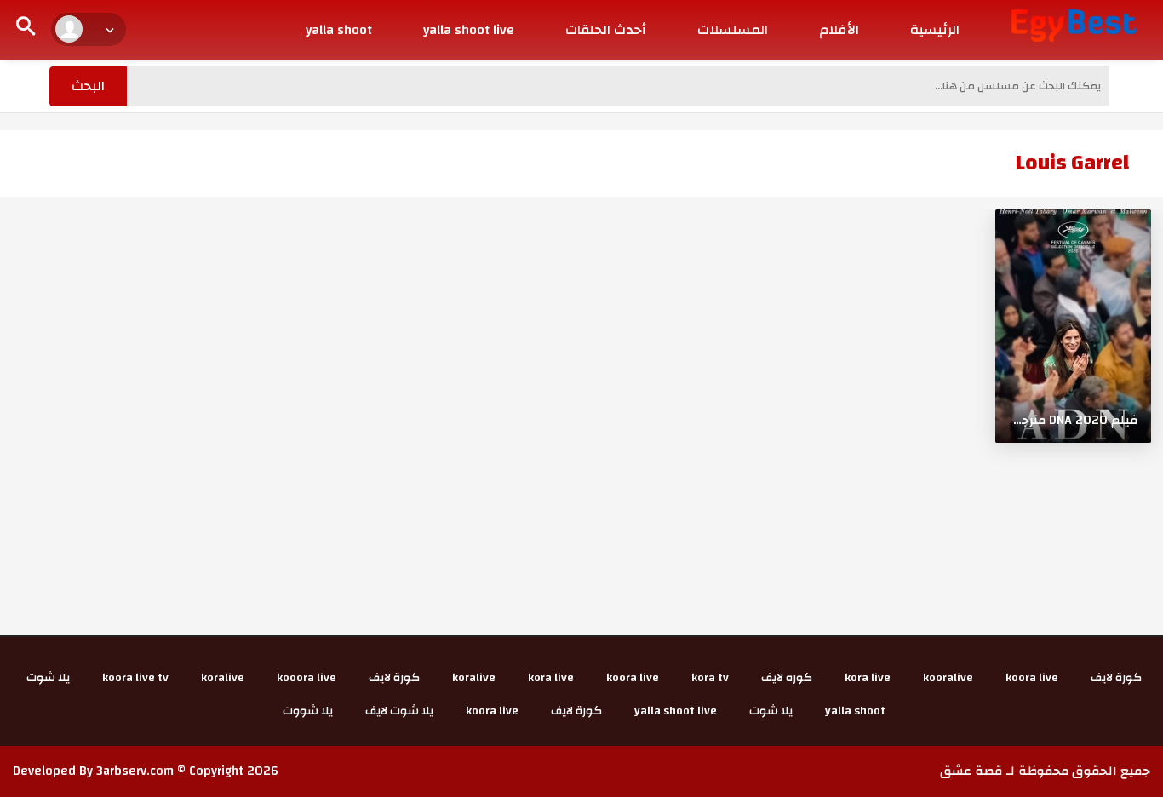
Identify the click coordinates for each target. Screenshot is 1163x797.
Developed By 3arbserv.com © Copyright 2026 (145, 771)
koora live (1031, 678)
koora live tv (135, 678)
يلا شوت (48, 678)
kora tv (710, 678)
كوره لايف (786, 678)
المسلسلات (732, 30)
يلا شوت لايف (399, 711)
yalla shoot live (468, 30)
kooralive (948, 678)
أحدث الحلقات (605, 30)
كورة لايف (1116, 678)
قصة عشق (971, 771)
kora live (868, 678)
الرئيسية (935, 30)
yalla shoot (339, 30)
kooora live (306, 678)
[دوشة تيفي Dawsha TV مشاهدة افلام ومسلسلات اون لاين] (1074, 24)
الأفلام (839, 30)
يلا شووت (308, 711)
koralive (474, 678)
